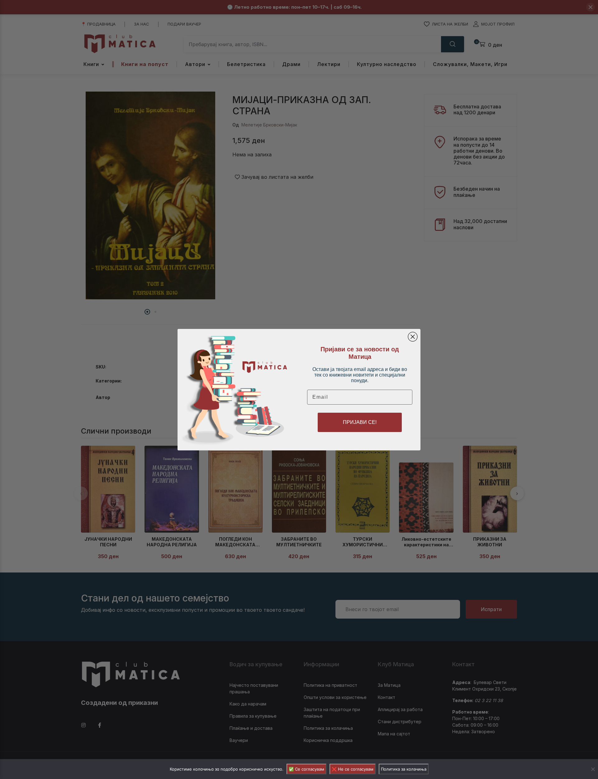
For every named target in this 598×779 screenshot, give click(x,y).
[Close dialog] (412, 336)
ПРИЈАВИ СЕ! (360, 422)
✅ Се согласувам (306, 769)
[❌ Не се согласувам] (593, 769)
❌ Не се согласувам (352, 769)
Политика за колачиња (403, 769)
